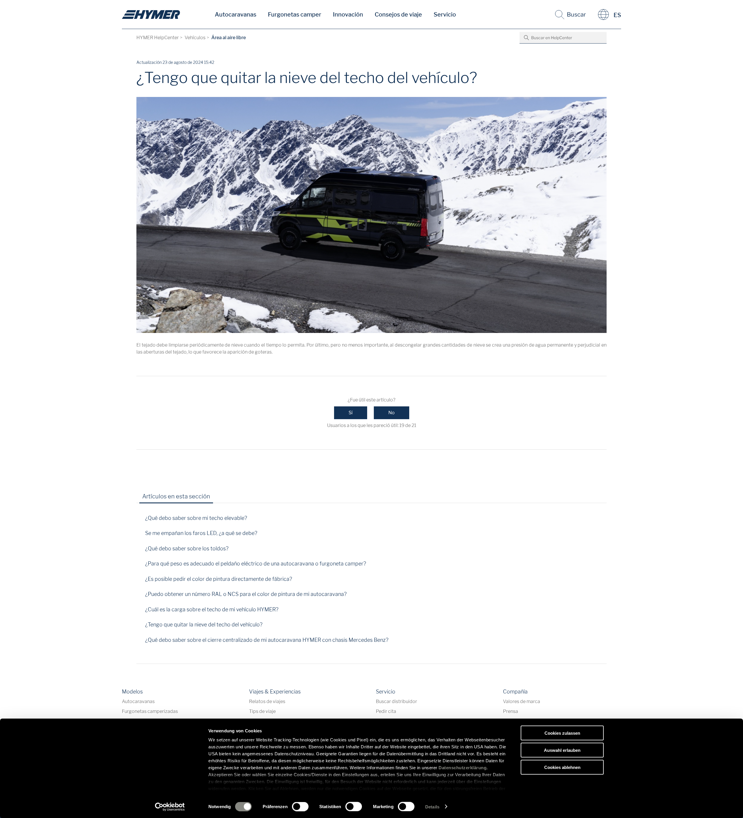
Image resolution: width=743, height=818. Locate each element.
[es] (151, 14)
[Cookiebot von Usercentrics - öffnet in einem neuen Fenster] (170, 806)
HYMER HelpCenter (157, 37)
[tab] (223, 498)
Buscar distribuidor (396, 701)
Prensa (510, 711)
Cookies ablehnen (562, 767)
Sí (351, 412)
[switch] (300, 806)
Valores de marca (521, 701)
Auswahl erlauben (562, 749)
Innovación (348, 14)
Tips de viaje (262, 711)
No (391, 412)
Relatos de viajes (267, 701)
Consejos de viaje (398, 14)
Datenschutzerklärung (462, 767)
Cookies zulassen (562, 733)
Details (432, 806)
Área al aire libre (228, 37)
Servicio (445, 14)
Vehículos (195, 37)
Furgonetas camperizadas (150, 711)
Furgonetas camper (294, 14)
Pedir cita (386, 711)
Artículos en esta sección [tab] (176, 496)
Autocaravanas (235, 14)
